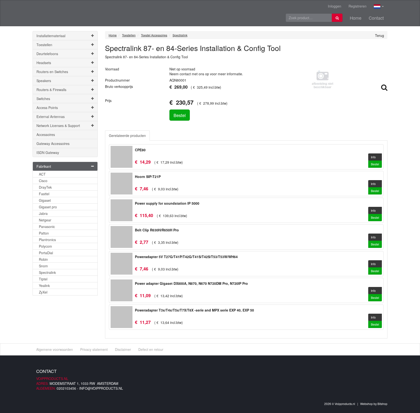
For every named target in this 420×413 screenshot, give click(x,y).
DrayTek (45, 187)
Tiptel (43, 279)
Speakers (43, 80)
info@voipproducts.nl (101, 388)
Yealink (44, 285)
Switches (43, 98)
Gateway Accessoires (53, 143)
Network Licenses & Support (58, 125)
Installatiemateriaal (50, 35)
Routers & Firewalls (51, 89)
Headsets (43, 62)
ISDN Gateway (47, 152)
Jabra (43, 213)
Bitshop (382, 404)
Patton (44, 233)
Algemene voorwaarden (54, 349)
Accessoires (45, 134)
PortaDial (46, 252)
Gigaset (45, 200)
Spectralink (47, 272)
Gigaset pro (48, 206)
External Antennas (50, 116)
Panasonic (47, 226)
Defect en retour (150, 349)
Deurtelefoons (47, 53)
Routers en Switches (52, 71)
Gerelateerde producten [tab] (127, 135)
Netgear (45, 220)
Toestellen (44, 44)
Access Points (47, 107)
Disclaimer (123, 349)
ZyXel (43, 292)
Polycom (45, 246)
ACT (42, 174)
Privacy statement (94, 349)
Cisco (43, 180)
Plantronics (47, 239)
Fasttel (44, 193)
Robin (43, 259)
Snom (43, 265)
